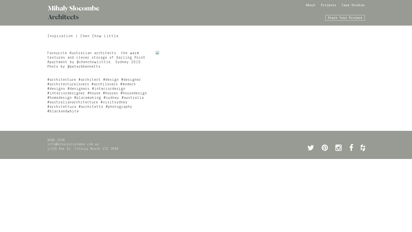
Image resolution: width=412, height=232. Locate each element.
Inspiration (60, 36)
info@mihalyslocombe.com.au (73, 144)
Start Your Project (345, 18)
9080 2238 (56, 140)
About (310, 5)
